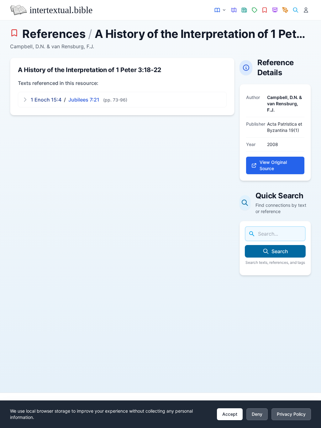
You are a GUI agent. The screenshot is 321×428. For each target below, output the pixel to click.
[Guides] (234, 10)
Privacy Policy (291, 414)
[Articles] (244, 10)
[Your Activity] (306, 10)
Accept (229, 414)
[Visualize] (275, 10)
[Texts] (220, 10)
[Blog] (285, 10)
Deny (257, 414)
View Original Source (273, 165)
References (54, 34)
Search (279, 251)
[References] (265, 10)
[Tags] (254, 10)
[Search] (295, 10)
